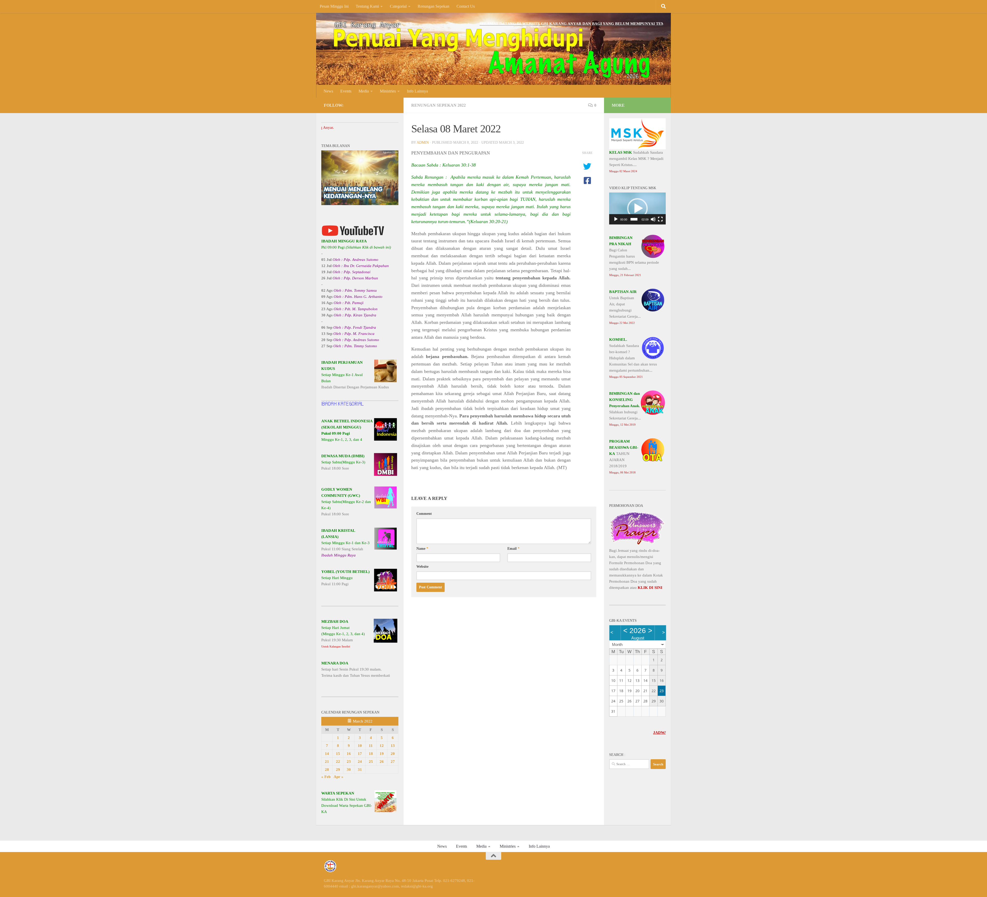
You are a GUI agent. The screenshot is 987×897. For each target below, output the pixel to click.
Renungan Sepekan (433, 6)
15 (338, 754)
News (328, 91)
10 (360, 746)
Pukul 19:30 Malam (343, 633)
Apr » (338, 777)
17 (360, 754)
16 (349, 754)
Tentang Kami (367, 6)
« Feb (326, 777)
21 (327, 761)
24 (360, 761)
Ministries (388, 91)
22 (338, 761)
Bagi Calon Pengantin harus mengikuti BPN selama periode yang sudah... (634, 256)
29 (338, 769)
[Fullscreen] (660, 219)
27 (393, 761)
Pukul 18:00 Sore (343, 462)
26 (382, 761)
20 (393, 754)
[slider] (633, 219)
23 (349, 761)
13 (393, 746)
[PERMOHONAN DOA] (637, 544)
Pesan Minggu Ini (334, 6)
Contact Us (465, 6)
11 (371, 746)
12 (382, 746)
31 (360, 769)
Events (345, 91)
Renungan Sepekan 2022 (438, 105)
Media (364, 91)
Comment (424, 514)
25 (371, 761)
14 (327, 754)
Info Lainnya (417, 91)
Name (422, 549)
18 (371, 754)
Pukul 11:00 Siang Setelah (345, 542)
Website (422, 567)
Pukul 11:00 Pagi (345, 578)
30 (349, 769)
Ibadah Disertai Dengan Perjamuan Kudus (355, 374)
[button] (637, 208)
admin (423, 142)
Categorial (398, 6)
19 (382, 754)
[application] (637, 209)
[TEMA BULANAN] (359, 204)
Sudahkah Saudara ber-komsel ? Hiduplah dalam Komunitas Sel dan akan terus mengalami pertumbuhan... (633, 357)
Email (513, 549)
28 (327, 769)
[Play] (615, 219)
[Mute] (653, 219)
